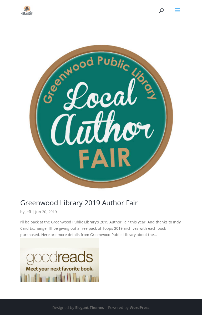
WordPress (139, 307)
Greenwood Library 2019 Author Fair (79, 202)
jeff (28, 211)
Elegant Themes (89, 307)
